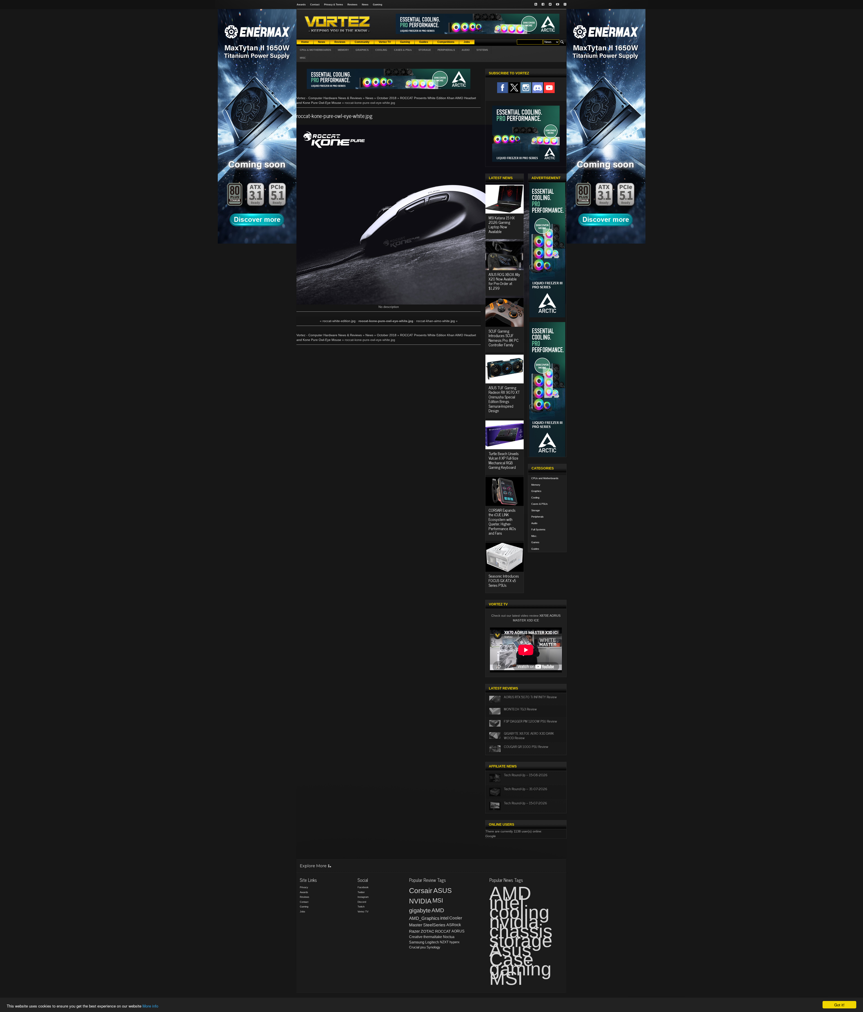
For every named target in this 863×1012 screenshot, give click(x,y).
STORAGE (424, 50)
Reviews (352, 4)
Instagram (363, 897)
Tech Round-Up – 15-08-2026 (525, 775)
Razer (414, 931)
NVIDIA (420, 901)
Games (535, 542)
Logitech (432, 942)
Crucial (414, 947)
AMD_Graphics (424, 918)
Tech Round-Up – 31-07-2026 (525, 789)
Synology (433, 947)
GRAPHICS (362, 50)
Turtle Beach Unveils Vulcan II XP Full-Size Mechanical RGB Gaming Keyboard (504, 460)
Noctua (448, 937)
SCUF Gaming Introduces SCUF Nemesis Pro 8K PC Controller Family (503, 338)
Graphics (536, 491)
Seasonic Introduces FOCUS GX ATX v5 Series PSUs (504, 580)
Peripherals (537, 516)
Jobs (302, 911)
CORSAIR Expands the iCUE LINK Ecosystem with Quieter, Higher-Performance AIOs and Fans (502, 521)
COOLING (381, 50)
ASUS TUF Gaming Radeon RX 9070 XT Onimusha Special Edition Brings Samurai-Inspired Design (504, 399)
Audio (534, 523)
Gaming (377, 4)
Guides (535, 548)
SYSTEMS (482, 50)
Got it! (839, 1005)
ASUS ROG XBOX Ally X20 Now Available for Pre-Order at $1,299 (504, 281)
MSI (437, 900)
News (365, 4)
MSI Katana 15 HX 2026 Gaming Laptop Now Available (502, 225)
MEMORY (343, 50)
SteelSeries (434, 925)
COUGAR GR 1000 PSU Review (526, 746)
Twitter (361, 892)
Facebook (363, 887)
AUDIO (466, 50)
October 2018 (386, 98)
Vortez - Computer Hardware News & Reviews (329, 98)
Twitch (361, 906)
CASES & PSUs (403, 50)
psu (423, 947)
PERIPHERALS (446, 50)
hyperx (454, 942)
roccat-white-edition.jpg (339, 321)
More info (150, 1006)
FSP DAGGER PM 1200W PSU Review (530, 721)
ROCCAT (443, 931)
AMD (438, 910)
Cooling (535, 497)
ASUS (442, 890)
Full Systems (538, 529)
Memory (535, 484)
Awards (301, 4)
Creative (416, 937)
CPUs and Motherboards (544, 478)
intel (444, 918)
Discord (362, 902)
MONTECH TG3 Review (520, 709)
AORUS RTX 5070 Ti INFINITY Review (530, 697)
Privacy (304, 887)
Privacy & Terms (333, 4)
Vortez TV (363, 911)
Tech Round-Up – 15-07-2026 (525, 803)
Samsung (416, 942)
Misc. (534, 536)
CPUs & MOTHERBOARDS (315, 50)
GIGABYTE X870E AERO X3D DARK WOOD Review (529, 735)
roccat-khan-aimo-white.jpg (435, 321)
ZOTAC (427, 931)
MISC (303, 57)
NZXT (444, 942)
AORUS (458, 931)
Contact (315, 4)
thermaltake (432, 937)
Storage (535, 510)
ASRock (453, 925)
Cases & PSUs (539, 504)
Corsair (420, 891)
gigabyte (420, 910)
